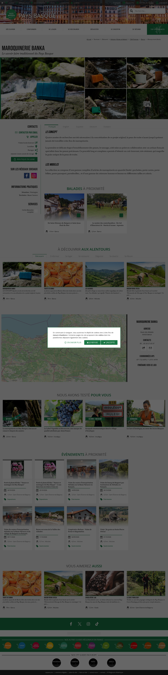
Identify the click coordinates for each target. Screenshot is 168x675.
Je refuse (93, 342)
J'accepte (110, 342)
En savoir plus (74, 342)
